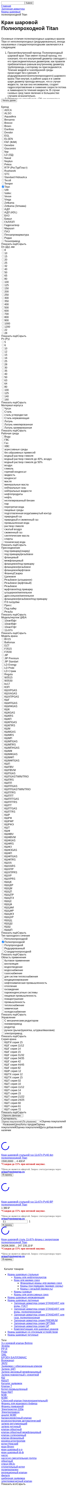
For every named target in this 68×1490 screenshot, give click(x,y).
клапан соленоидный (13, 1435)
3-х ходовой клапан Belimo (17, 1343)
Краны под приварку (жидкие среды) (41, 1286)
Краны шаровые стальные (23, 1274)
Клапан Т (6, 1386)
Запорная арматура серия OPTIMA (34, 1323)
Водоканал (7, 1360)
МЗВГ (4, 1397)
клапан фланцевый (12, 1438)
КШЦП (5, 1380)
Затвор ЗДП (8, 1369)
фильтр (5, 1475)
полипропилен (9, 1469)
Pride (4, 1351)
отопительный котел (13, 1466)
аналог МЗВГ (9, 1415)
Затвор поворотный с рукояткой (20, 1374)
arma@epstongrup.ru (13, 1171)
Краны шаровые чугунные (23, 1334)
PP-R (4, 1349)
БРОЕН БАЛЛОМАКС (14, 1357)
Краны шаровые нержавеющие (26, 1297)
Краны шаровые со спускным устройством (33, 1332)
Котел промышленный (14, 1389)
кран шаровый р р (11, 1449)
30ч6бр (5, 1346)
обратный (7, 1461)
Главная (6, 6)
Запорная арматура (13, 9)
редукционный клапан (14, 1472)
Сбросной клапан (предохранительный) (24, 1400)
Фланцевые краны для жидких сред (41, 1283)
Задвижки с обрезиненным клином (21, 1366)
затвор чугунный (11, 1426)
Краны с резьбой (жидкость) (36, 1288)
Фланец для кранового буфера (19, 1403)
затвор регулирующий (14, 1423)
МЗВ (4, 1395)
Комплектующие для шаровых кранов (36, 1329)
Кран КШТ (7, 1392)
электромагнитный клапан (16, 1481)
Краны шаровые (11, 11)
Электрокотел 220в (12, 1409)
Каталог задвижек (11, 1383)
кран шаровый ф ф (12, 1452)
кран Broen (7, 1446)
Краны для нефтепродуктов (30, 1277)
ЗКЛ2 (4, 1363)
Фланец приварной (12, 1406)
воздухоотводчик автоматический (21, 1420)
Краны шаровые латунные (23, 1300)
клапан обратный (11, 1429)
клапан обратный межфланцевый (21, 1432)
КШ (3, 1377)
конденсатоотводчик (13, 1441)
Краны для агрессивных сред (31, 1294)
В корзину (7, 1175)
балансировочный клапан (16, 1418)
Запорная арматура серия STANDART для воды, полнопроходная (39, 1310)
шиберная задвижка (13, 1478)
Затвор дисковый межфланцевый (21, 1372)
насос (4, 1455)
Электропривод (10, 1412)
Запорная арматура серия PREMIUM (36, 1320)
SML (3, 1354)
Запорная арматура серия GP (31, 1326)
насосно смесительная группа (19, 1458)
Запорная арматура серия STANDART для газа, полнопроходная (39, 1316)
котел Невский (9, 1443)
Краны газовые (23, 1291)
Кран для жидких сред (27, 1280)
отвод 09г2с (8, 1464)
